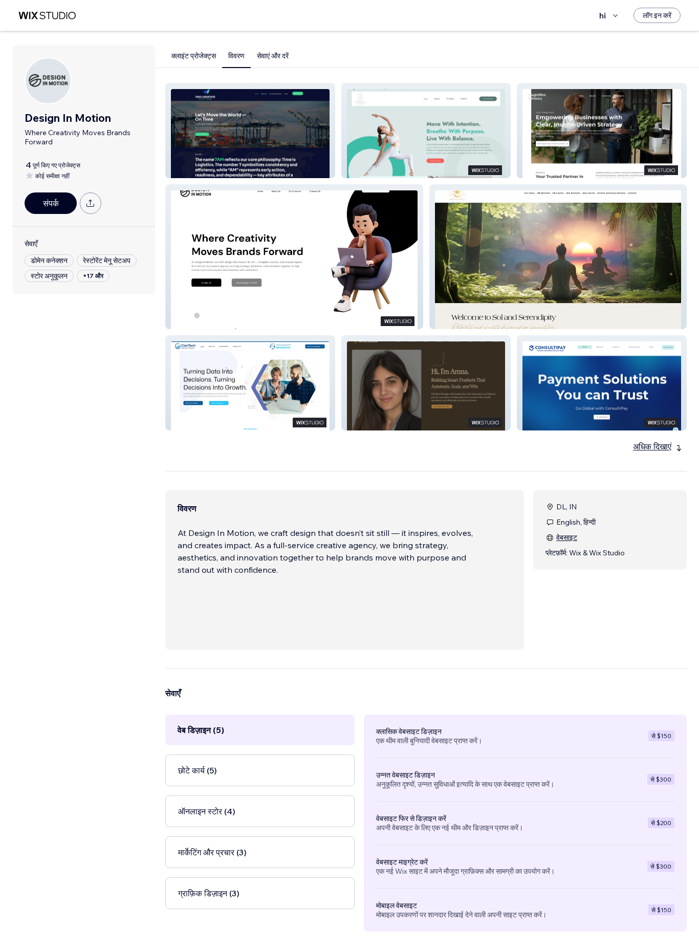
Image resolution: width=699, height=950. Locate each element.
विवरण (236, 55)
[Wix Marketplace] (47, 15)
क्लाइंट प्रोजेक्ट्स (193, 55)
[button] (250, 130)
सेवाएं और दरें (273, 55)
